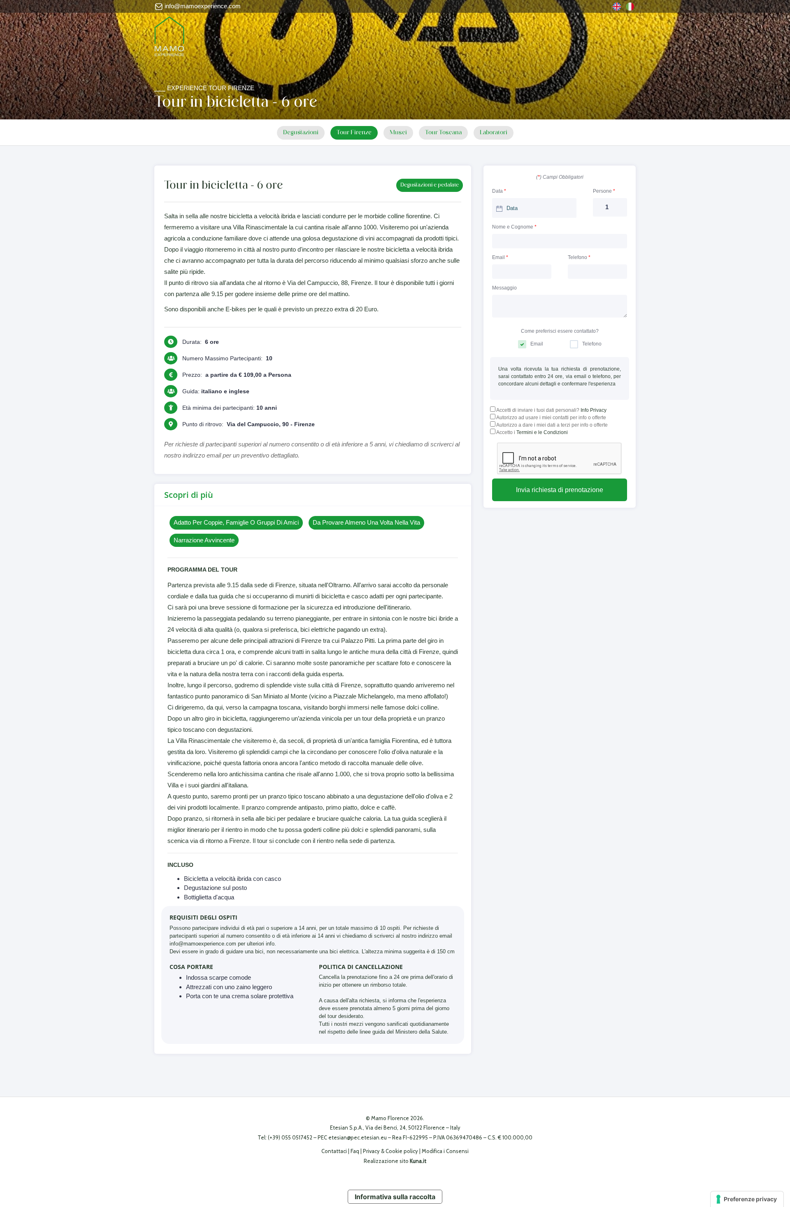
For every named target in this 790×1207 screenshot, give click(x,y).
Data (499, 191)
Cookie (394, 1151)
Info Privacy (593, 410)
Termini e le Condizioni (542, 432)
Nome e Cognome (514, 227)
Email (500, 257)
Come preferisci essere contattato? (560, 331)
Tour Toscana (443, 132)
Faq (355, 1151)
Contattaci (334, 1151)
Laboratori (493, 132)
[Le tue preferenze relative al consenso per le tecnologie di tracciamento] (747, 1199)
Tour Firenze (354, 132)
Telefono (579, 257)
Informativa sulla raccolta (395, 1197)
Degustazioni (300, 132)
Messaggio (504, 288)
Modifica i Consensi (445, 1151)
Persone (604, 191)
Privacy (371, 1151)
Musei (398, 132)
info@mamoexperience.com (202, 5)
